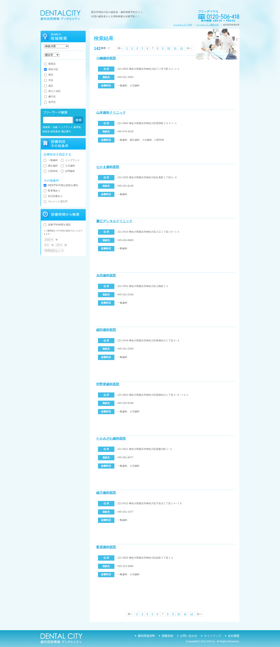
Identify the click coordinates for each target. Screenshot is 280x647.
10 (168, 48)
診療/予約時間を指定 (59, 224)
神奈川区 (53, 69)
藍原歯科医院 (106, 547)
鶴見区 (52, 63)
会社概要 (233, 635)
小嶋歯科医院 (106, 58)
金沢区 (52, 102)
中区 (50, 80)
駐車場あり (54, 190)
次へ (189, 48)
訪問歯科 (70, 171)
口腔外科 (53, 171)
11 (175, 48)
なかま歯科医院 (107, 167)
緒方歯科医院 (106, 492)
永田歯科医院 (106, 275)
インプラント (72, 160)
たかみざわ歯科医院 (111, 438)
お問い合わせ (188, 635)
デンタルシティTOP (182, 25)
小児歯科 (70, 165)
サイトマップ (212, 635)
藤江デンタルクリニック (114, 221)
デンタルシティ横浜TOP (207, 25)
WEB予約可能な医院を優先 (63, 185)
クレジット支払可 (58, 201)
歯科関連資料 (146, 635)
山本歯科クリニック (111, 112)
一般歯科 (53, 160)
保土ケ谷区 (54, 91)
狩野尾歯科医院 (107, 384)
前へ (120, 48)
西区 (50, 74)
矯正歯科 (53, 165)
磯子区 (52, 96)
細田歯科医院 (106, 330)
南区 (50, 85)
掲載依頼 (167, 635)
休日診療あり (55, 196)
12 (181, 48)
